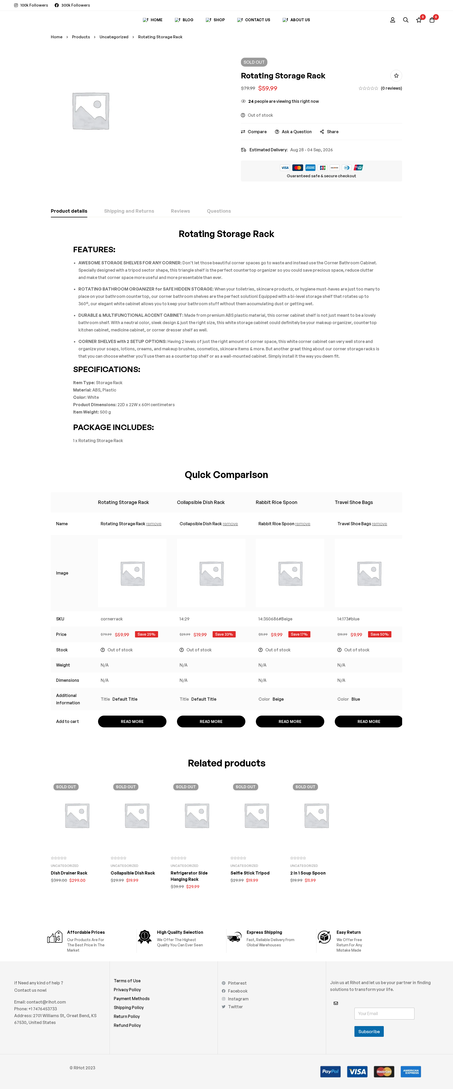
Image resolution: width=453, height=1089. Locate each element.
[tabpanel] (226, 336)
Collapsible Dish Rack (201, 502)
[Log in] (392, 20)
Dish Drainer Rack (69, 873)
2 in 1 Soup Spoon (308, 873)
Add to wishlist (396, 76)
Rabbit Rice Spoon (276, 502)
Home (56, 36)
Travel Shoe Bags (354, 502)
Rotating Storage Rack (123, 502)
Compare (257, 131)
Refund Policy (127, 1025)
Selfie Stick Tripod (249, 873)
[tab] (69, 211)
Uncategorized (114, 36)
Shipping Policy (129, 1007)
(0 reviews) (391, 88)
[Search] (405, 20)
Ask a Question (297, 131)
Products (81, 36)
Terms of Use (127, 980)
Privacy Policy (127, 989)
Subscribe (369, 1031)
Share (332, 131)
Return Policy (127, 1016)
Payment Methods (132, 998)
